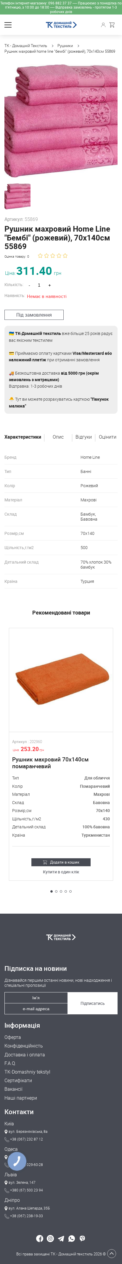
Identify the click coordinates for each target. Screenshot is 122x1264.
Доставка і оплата (24, 1055)
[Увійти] (104, 25)
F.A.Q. (10, 1063)
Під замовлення (34, 315)
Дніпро (12, 1200)
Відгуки (84, 437)
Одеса (11, 1149)
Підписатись (93, 1003)
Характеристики (22, 437)
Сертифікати (18, 1080)
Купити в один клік (61, 872)
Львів (10, 1175)
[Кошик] (113, 25)
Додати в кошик (64, 862)
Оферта (12, 1037)
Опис (58, 437)
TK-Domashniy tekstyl (27, 1072)
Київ (9, 1124)
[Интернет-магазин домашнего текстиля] (61, 937)
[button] (51, 891)
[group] (61, 120)
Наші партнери (20, 1098)
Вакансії (13, 1089)
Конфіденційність (23, 1046)
